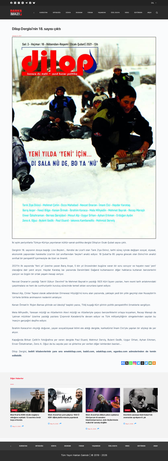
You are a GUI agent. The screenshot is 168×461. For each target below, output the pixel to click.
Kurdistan (43, 12)
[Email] (150, 363)
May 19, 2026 (54, 424)
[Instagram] (19, 3)
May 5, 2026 (129, 424)
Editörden (138, 12)
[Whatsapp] (130, 363)
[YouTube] (23, 3)
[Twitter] (146, 363)
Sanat (14, 410)
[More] (154, 363)
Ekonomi (79, 12)
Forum (90, 12)
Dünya (68, 12)
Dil (152, 3)
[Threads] (30, 3)
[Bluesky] (34, 3)
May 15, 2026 (92, 429)
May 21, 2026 (16, 426)
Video (127, 12)
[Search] (157, 12)
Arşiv (149, 12)
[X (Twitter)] (15, 3)
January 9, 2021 (16, 36)
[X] (127, 363)
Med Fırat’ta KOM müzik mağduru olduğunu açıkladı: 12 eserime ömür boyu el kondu (25, 417)
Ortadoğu (57, 12)
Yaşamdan (102, 12)
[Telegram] (26, 3)
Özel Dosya (115, 12)
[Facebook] (11, 3)
